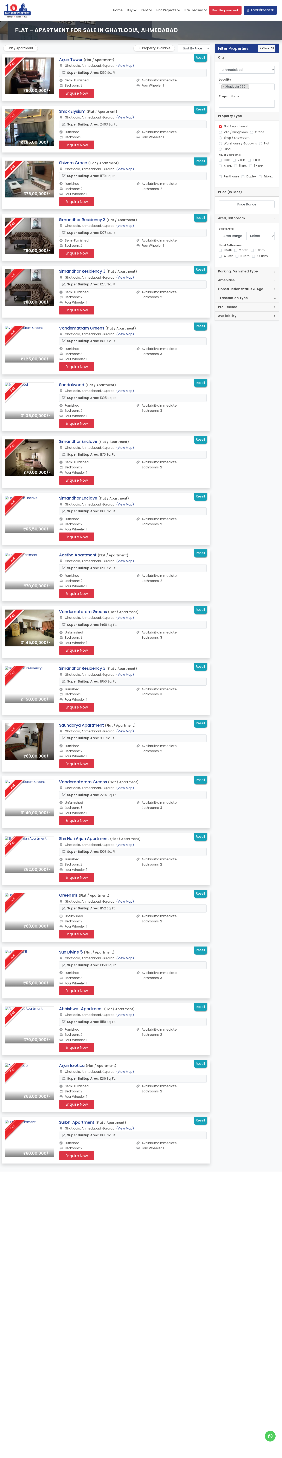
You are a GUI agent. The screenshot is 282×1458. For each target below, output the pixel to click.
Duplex (251, 176)
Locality (225, 80)
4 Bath (228, 256)
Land (227, 149)
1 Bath (228, 250)
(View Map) (125, 65)
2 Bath (243, 250)
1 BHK (227, 160)
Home (118, 10)
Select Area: (226, 228)
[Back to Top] (270, 1448)
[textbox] (251, 86)
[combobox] (247, 86)
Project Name (229, 96)
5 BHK (243, 166)
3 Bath (260, 250)
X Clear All (266, 48)
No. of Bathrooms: (230, 245)
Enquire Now (76, 93)
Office (259, 132)
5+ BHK (258, 166)
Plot (266, 143)
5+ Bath (262, 256)
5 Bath (245, 256)
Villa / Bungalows (236, 132)
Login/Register (262, 10)
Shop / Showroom (237, 138)
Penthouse (231, 176)
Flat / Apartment (236, 126)
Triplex (268, 176)
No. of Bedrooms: (230, 154)
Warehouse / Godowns (240, 143)
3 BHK (256, 160)
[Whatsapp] (270, 1436)
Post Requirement (225, 10)
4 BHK (228, 166)
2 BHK (241, 160)
